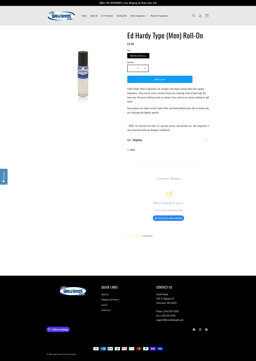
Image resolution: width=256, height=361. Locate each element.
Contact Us (106, 310)
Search (104, 304)
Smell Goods (57, 354)
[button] (139, 16)
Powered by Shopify (69, 354)
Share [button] (132, 149)
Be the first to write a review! (168, 218)
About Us (105, 294)
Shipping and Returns (110, 299)
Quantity (130, 62)
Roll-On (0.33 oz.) (138, 55)
